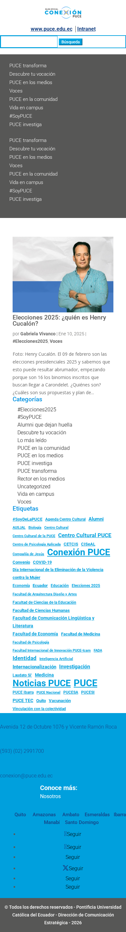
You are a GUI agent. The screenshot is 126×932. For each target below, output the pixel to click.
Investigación (74, 667)
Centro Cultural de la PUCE (34, 536)
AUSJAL (19, 528)
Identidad (25, 658)
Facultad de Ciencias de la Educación (44, 602)
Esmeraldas (97, 815)
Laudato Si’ (22, 675)
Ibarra (119, 815)
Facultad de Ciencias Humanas (41, 610)
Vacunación (60, 700)
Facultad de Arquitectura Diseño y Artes (45, 594)
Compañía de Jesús (28, 554)
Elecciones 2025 (86, 585)
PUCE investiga (25, 124)
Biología (34, 528)
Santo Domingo (82, 822)
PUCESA (70, 692)
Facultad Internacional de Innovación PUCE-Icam (52, 650)
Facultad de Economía (35, 633)
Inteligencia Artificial (56, 659)
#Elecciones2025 (30, 341)
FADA (98, 650)
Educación (60, 585)
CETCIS (71, 544)
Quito (41, 700)
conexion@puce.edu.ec (26, 776)
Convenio (21, 562)
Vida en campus (26, 108)
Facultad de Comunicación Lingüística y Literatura (53, 622)
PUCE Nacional (48, 692)
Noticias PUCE (42, 683)
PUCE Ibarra (23, 692)
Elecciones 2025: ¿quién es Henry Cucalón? (59, 320)
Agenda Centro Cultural (65, 519)
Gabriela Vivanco (38, 333)
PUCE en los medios (30, 82)
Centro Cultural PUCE (84, 535)
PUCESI (88, 692)
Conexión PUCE (78, 552)
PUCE (85, 683)
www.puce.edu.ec (51, 29)
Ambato (70, 815)
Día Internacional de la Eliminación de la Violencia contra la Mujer (58, 573)
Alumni (96, 519)
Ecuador (40, 585)
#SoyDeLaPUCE (27, 519)
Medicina (44, 674)
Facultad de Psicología (31, 642)
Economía (21, 585)
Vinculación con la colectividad (39, 709)
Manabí (52, 822)
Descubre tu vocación (32, 74)
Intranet (86, 29)
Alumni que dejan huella (44, 425)
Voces (16, 91)
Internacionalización (34, 667)
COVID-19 (42, 562)
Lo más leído (32, 440)
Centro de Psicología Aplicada (37, 544)
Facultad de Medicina (80, 634)
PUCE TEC (23, 700)
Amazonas (43, 815)
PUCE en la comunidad (33, 99)
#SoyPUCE (20, 116)
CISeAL (88, 544)
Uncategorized (33, 486)
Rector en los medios (41, 479)
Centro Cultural (56, 528)
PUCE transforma (28, 66)
